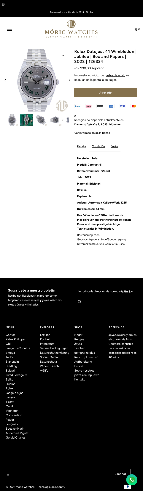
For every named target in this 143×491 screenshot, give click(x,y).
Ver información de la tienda (92, 133)
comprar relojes (84, 352)
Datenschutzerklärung (54, 352)
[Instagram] (2, 5)
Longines (12, 424)
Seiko (9, 379)
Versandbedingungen (54, 348)
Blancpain (12, 361)
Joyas (78, 344)
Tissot (10, 402)
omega (10, 352)
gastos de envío (115, 75)
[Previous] (5, 80)
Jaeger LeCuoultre (18, 348)
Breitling (11, 366)
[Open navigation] (16, 29)
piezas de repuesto (86, 375)
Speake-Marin (15, 428)
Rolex (9, 388)
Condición (98, 146)
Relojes (79, 339)
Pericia (78, 366)
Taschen (79, 348)
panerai (10, 397)
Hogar (78, 335)
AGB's (44, 370)
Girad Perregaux (16, 375)
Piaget (10, 419)
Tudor (9, 357)
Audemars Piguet (17, 433)
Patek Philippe (15, 339)
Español (120, 474)
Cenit (9, 406)
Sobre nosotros (84, 370)
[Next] (69, 80)
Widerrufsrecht (50, 366)
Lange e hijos (14, 393)
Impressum (47, 344)
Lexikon (45, 335)
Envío (114, 146)
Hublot (10, 384)
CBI (8, 344)
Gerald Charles (15, 437)
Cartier (10, 335)
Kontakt (45, 339)
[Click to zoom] (62, 55)
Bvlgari (10, 370)
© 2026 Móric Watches (20, 487)
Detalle (81, 146)
